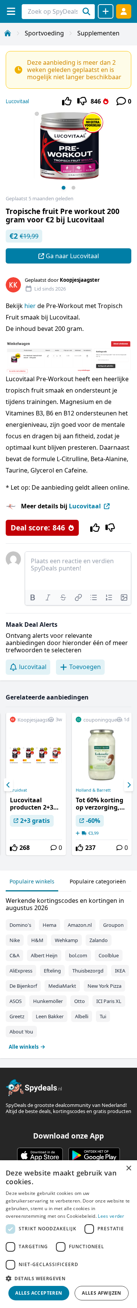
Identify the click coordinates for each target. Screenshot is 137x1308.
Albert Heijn (44, 955)
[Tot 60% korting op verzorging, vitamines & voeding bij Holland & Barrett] (102, 784)
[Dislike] (82, 101)
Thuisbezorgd (88, 970)
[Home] (7, 33)
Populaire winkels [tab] (32, 881)
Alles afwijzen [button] (101, 1293)
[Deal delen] (105, 11)
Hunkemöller (48, 1001)
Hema (49, 925)
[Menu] (11, 11)
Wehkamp (66, 940)
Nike (15, 940)
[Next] (128, 784)
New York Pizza (104, 985)
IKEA (120, 970)
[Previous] (8, 784)
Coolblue (109, 955)
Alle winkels (23, 1046)
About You (21, 1031)
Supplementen (98, 33)
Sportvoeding (44, 33)
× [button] (128, 1168)
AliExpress (21, 970)
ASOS (16, 1001)
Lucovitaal (17, 101)
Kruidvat (18, 790)
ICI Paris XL (108, 1001)
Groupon (113, 925)
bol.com (78, 955)
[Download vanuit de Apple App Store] (40, 1155)
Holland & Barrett (93, 790)
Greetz (17, 1016)
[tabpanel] (68, 971)
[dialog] (68, 1234)
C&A (14, 955)
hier (30, 306)
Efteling (52, 970)
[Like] (67, 101)
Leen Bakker (50, 1016)
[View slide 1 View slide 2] (68, 153)
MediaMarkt (62, 985)
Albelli (81, 1016)
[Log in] (123, 11)
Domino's (20, 925)
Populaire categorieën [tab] (98, 881)
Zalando (98, 940)
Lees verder (111, 1216)
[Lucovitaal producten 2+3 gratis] (36, 784)
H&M (37, 940)
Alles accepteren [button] (38, 1293)
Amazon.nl (80, 925)
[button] (68, 1278)
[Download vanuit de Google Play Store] (94, 1155)
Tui (103, 1016)
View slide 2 (73, 188)
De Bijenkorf (23, 985)
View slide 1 (63, 188)
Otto (79, 1001)
